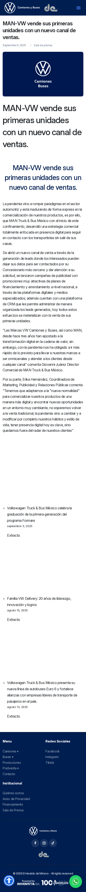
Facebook (52, 751)
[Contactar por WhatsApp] (75, 881)
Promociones (12, 762)
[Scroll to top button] (79, 872)
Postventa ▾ (11, 768)
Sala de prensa (43, 45)
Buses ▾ (8, 757)
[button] (78, 7)
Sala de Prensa (13, 810)
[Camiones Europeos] (43, 831)
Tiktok (49, 762)
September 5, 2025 (14, 45)
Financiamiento (13, 804)
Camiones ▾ (11, 751)
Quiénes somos (13, 793)
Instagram (51, 757)
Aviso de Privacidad (16, 799)
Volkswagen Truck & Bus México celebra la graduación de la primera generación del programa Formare (39, 514)
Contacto (9, 774)
